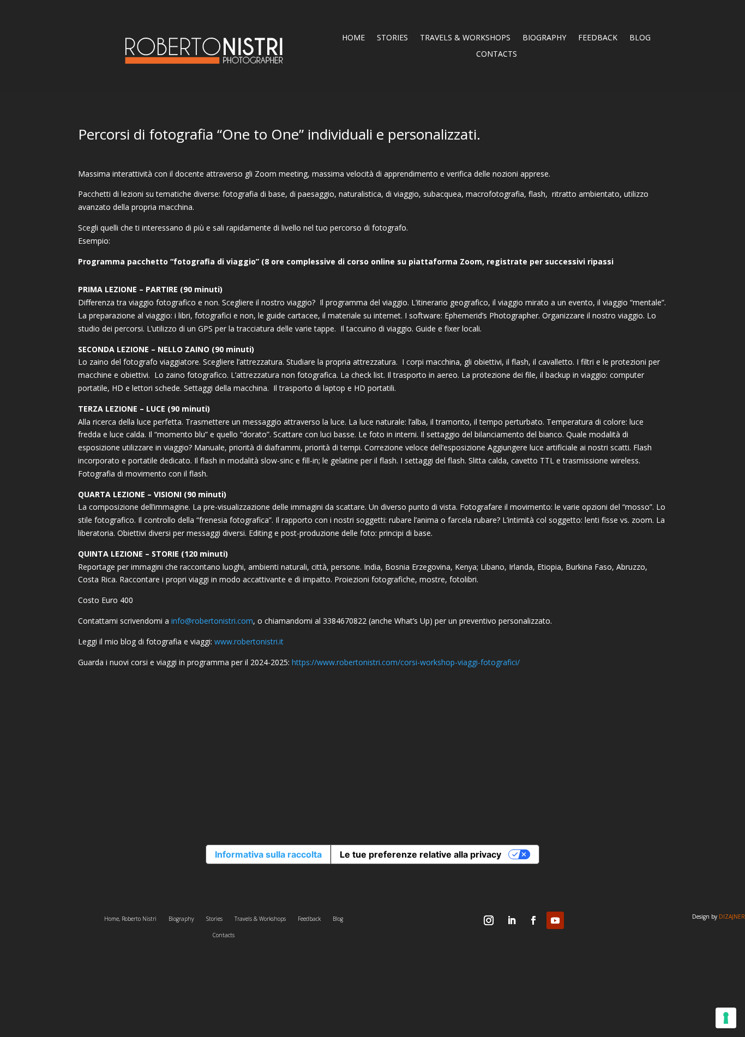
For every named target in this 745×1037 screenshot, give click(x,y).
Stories (392, 38)
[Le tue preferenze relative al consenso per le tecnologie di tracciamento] (726, 1018)
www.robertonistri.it (249, 641)
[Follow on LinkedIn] (511, 920)
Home (353, 38)
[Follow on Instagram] (488, 920)
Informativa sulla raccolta (268, 854)
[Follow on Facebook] (533, 920)
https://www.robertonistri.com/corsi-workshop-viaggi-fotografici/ (406, 662)
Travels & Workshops (465, 38)
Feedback (597, 38)
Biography (544, 38)
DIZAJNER (732, 916)
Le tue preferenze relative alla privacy (420, 854)
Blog (640, 38)
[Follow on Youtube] (555, 920)
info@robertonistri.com (212, 621)
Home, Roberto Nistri (130, 919)
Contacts (496, 54)
